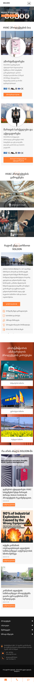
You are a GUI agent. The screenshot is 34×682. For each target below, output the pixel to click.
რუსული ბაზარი (17, 439)
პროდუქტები (6, 621)
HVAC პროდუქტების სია (17, 27)
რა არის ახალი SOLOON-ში (17, 451)
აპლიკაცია (5, 625)
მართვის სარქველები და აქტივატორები (18, 131)
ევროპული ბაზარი (17, 411)
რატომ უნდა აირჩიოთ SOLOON (17, 247)
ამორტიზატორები (13, 61)
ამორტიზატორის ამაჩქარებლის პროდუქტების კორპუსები (17, 352)
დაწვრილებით (11, 304)
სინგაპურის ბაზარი (17, 383)
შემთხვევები (5, 630)
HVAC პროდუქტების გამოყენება (17, 175)
